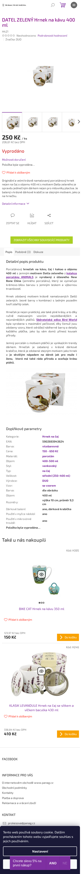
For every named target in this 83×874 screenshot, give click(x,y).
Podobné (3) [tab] (23, 252)
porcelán (48, 456)
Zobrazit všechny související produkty (42, 240)
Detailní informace (13, 203)
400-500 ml (50, 461)
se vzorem (49, 485)
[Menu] (74, 5)
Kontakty (7, 792)
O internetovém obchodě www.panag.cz (27, 782)
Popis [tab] (8, 252)
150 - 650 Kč (50, 451)
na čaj (46, 470)
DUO (45, 480)
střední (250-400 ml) (56, 475)
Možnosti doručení (14, 159)
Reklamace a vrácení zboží (19, 803)
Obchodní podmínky (14, 787)
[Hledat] (53, 5)
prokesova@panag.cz (21, 823)
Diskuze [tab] (38, 252)
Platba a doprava (13, 798)
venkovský (49, 465)
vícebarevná (50, 446)
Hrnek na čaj (50, 436)
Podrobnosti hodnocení (52, 35)
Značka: (13, 39)
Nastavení (40, 851)
